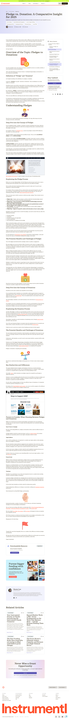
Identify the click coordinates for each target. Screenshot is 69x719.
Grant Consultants (45, 696)
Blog (6, 11)
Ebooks (30, 696)
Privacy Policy (17, 716)
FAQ (16, 699)
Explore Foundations (5, 697)
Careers (57, 696)
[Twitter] (55, 94)
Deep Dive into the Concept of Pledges (54, 52)
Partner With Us (58, 697)
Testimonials (17, 697)
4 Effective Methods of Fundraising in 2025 (20, 508)
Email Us (57, 699)
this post (9, 454)
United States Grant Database (6, 700)
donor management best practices (26, 192)
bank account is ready (22, 314)
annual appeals (40, 319)
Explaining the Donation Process (54, 61)
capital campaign (33, 433)
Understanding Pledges (52, 49)
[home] (5, 3)
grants (12, 373)
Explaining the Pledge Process (54, 54)
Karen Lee (11, 26)
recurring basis (19, 295)
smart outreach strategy (24, 345)
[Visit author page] (10, 590)
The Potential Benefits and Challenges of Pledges (53, 57)
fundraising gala (19, 130)
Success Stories (18, 696)
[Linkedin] (14, 597)
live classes (27, 511)
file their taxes (35, 324)
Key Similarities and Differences (54, 66)
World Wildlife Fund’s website (19, 386)
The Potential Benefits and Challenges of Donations (53, 64)
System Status (27, 716)
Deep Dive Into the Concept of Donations (54, 59)
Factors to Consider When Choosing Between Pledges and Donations (54, 69)
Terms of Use (21, 716)
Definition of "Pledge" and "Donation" (53, 47)
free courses (20, 511)
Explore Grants (4, 696)
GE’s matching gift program (11, 176)
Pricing (29, 3)
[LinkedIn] (60, 94)
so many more (34, 508)
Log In (60, 3)
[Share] (62, 94)
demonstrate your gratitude (20, 234)
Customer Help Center (5, 699)
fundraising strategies (39, 487)
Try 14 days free (65, 3)
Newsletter (30, 697)
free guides (15, 511)
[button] (24, 3)
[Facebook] (58, 94)
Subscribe (25, 673)
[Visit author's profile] (16, 597)
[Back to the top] (66, 716)
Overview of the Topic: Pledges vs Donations (54, 44)
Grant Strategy (11, 11)
